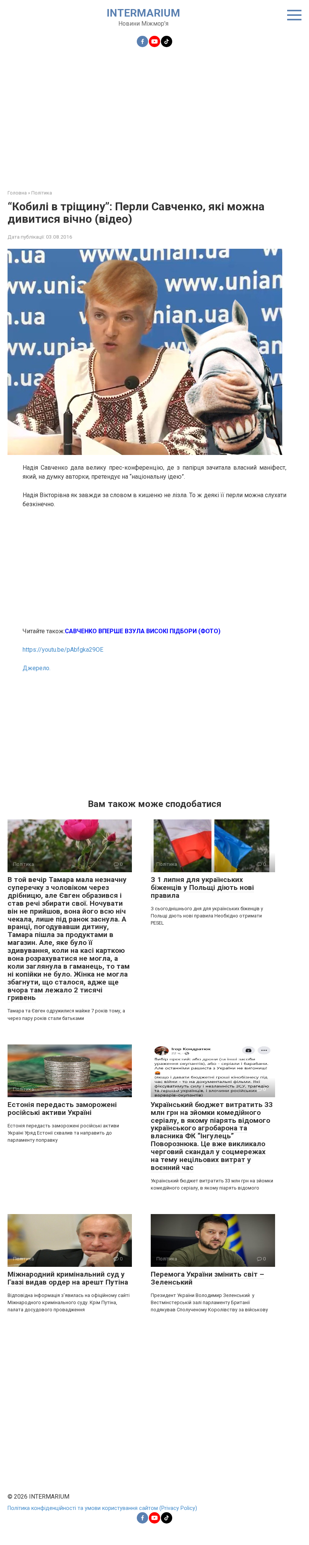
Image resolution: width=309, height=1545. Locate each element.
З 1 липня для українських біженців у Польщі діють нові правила (202, 887)
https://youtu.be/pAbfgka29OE (63, 649)
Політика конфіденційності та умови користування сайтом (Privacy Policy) (102, 1508)
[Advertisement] (154, 114)
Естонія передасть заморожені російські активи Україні (62, 1108)
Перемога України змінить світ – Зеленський (207, 1278)
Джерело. (36, 668)
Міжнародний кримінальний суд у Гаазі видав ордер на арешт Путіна (68, 1278)
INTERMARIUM (143, 13)
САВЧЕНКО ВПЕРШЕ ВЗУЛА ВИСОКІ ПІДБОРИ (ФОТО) (142, 631)
